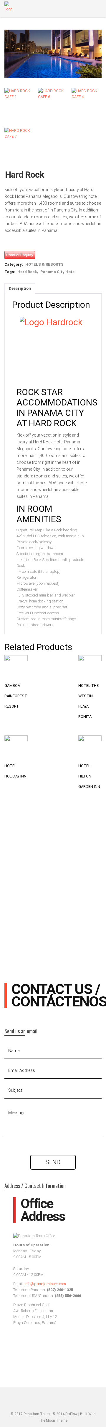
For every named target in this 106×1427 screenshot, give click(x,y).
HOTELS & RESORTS (44, 264)
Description (20, 288)
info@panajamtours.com (45, 1284)
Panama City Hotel (58, 272)
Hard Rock (27, 272)
